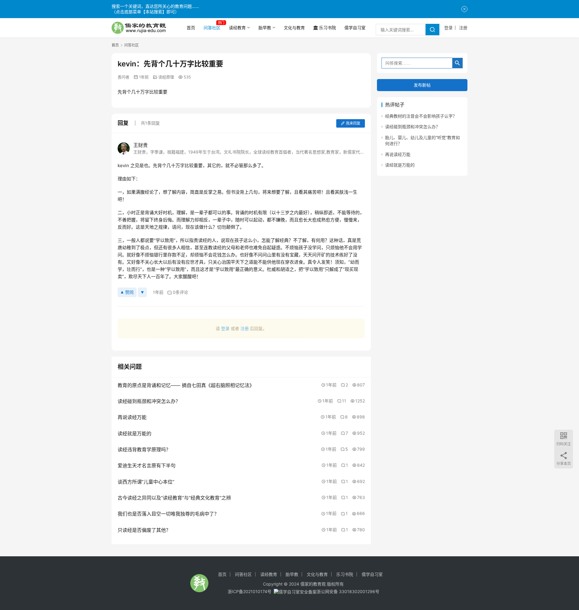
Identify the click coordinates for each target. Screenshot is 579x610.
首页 (191, 27)
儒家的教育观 (313, 583)
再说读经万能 (397, 154)
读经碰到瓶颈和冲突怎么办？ (412, 126)
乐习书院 (327, 27)
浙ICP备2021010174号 (249, 591)
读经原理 (166, 77)
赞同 (129, 292)
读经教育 (237, 27)
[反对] (142, 292)
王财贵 (140, 145)
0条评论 (180, 292)
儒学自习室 (354, 27)
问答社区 (212, 27)
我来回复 (353, 123)
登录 (448, 27)
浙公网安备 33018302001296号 (348, 591)
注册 (463, 27)
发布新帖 (422, 84)
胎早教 (264, 27)
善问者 (123, 77)
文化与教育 (294, 27)
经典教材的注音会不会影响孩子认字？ (421, 116)
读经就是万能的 (400, 164)
